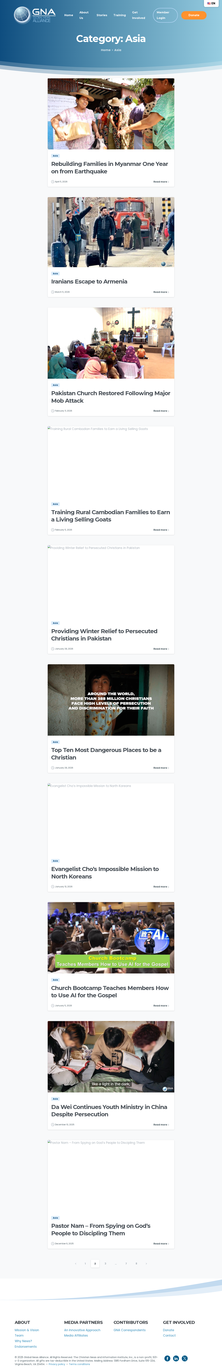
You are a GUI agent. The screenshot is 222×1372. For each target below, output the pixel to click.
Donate (168, 1330)
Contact (169, 1335)
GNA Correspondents (130, 1330)
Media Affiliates (76, 1335)
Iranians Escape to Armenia (89, 281)
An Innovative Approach (82, 1330)
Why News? (23, 1341)
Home (106, 50)
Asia (117, 50)
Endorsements (26, 1347)
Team (19, 1335)
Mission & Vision (27, 1330)
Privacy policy (57, 1364)
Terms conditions (79, 1364)
